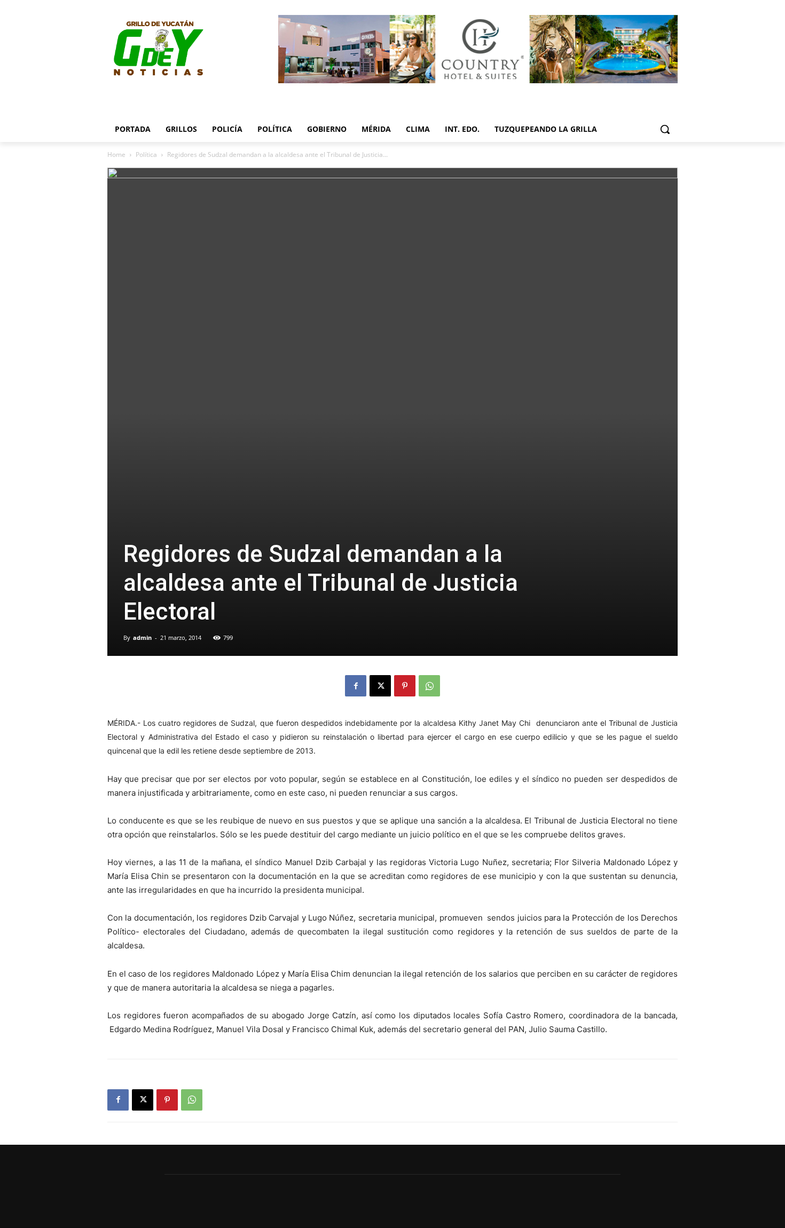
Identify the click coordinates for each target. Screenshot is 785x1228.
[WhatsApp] (429, 685)
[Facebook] (355, 685)
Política (146, 154)
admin (142, 637)
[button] (665, 129)
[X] (380, 685)
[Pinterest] (404, 685)
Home (116, 154)
